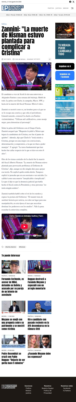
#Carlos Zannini (11, 247)
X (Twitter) (67, 391)
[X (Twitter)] (73, 2)
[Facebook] (70, 2)
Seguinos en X (65, 66)
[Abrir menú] (72, 8)
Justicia (59, 8)
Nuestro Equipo (48, 388)
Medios (65, 8)
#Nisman (22, 247)
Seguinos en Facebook (65, 75)
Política (51, 8)
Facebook (66, 388)
